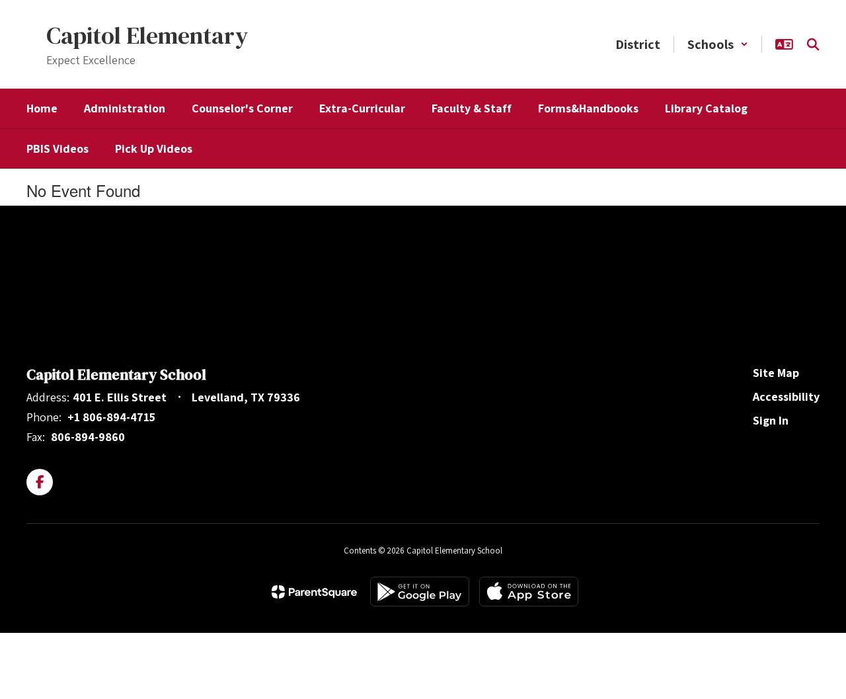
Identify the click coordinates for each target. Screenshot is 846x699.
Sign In (770, 420)
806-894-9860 (88, 436)
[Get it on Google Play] (419, 591)
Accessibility (786, 396)
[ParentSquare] (314, 592)
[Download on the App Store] (528, 591)
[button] (717, 44)
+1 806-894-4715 (111, 417)
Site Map (776, 372)
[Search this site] (813, 44)
